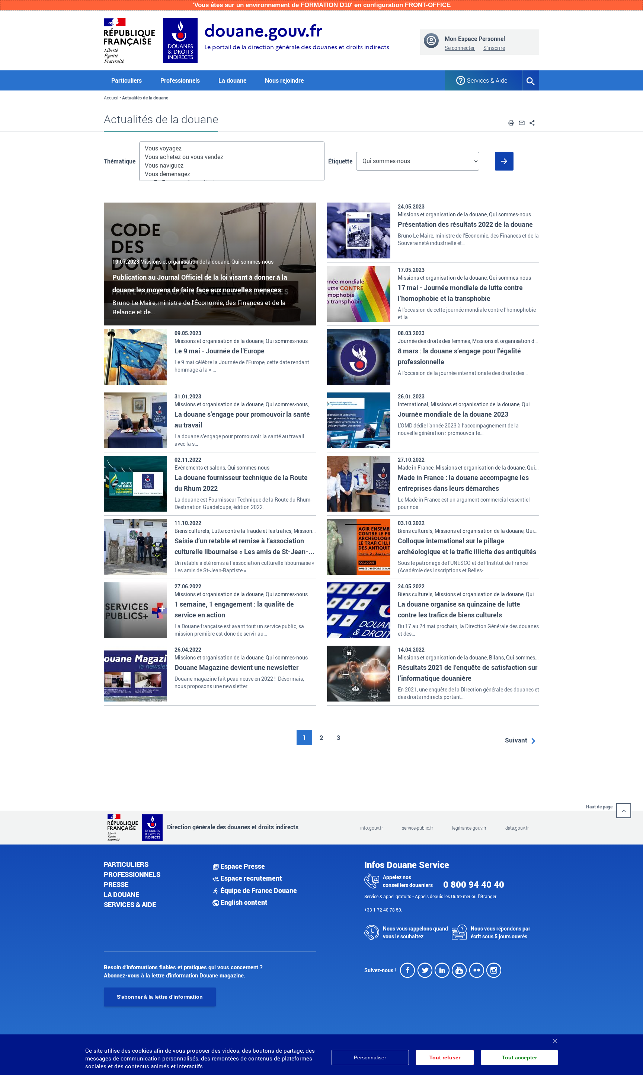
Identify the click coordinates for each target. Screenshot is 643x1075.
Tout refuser (444, 1057)
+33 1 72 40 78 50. (383, 910)
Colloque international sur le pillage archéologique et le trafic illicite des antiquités (467, 546)
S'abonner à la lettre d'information (160, 997)
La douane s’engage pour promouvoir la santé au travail (242, 419)
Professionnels (132, 874)
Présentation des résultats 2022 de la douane (465, 224)
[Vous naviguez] (232, 165)
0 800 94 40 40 (473, 884)
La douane (121, 894)
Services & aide (130, 904)
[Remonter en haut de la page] (623, 810)
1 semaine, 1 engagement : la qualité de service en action (234, 609)
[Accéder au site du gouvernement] (129, 39)
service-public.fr (417, 828)
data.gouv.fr (517, 828)
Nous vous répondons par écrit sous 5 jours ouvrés (500, 932)
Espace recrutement (250, 878)
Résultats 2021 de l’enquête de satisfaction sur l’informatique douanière (467, 673)
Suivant (516, 740)
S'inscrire (494, 47)
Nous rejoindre (284, 80)
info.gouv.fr (371, 828)
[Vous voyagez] (232, 148)
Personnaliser (370, 1057)
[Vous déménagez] (232, 174)
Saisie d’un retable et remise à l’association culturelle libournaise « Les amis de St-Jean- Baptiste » (241, 551)
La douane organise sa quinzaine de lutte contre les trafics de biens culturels (459, 609)
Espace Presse (242, 866)
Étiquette (340, 161)
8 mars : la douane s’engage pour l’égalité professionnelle (459, 356)
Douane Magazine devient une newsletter (236, 667)
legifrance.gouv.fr (469, 828)
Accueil (111, 98)
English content (243, 902)
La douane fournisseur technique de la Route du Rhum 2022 (241, 483)
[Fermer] (555, 1038)
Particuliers (126, 864)
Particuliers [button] (126, 80)
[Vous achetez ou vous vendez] (232, 157)
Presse (116, 884)
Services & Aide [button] (487, 80)
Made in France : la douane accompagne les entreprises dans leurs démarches (463, 483)
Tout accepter (519, 1057)
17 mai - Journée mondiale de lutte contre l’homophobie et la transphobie (460, 293)
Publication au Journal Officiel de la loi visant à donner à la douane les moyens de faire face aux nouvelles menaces (199, 283)
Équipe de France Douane (258, 890)
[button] (511, 121)
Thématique (119, 161)
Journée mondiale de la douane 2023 (453, 414)
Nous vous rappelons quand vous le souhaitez (415, 932)
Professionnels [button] (180, 80)
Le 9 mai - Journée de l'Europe (220, 350)
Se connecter (460, 47)
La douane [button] (232, 80)
